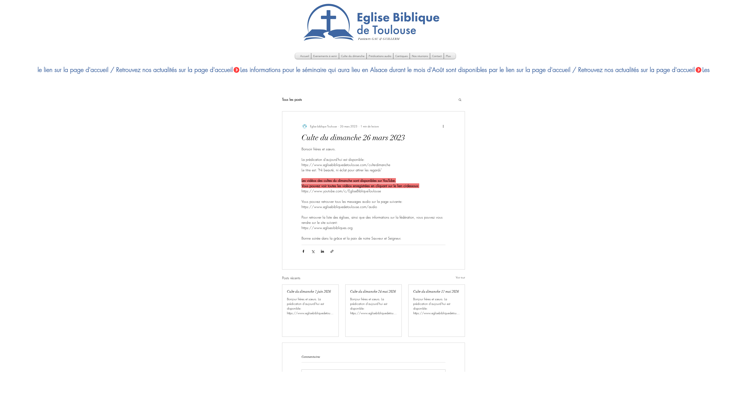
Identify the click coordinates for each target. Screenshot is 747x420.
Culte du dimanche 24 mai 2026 (373, 291)
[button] (460, 99)
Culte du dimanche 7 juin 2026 (309, 291)
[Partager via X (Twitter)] (313, 251)
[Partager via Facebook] (303, 251)
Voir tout (460, 277)
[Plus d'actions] (443, 126)
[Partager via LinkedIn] (322, 251)
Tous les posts (292, 99)
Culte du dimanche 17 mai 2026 (436, 291)
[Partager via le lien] (332, 251)
